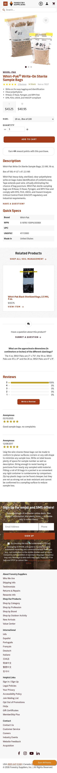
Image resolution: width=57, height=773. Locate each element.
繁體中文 (7, 667)
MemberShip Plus (11, 714)
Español (6, 638)
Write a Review (28, 402)
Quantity (8, 125)
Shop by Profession (12, 607)
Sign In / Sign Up (11, 681)
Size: (6, 119)
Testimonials (9, 586)
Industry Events (10, 737)
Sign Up (29, 536)
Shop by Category (11, 603)
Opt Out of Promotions (14, 702)
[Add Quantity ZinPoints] (27, 129)
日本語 (6, 659)
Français (7, 646)
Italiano (6, 654)
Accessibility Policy (12, 694)
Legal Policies (9, 685)
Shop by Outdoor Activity (15, 615)
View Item (14, 307)
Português (8, 642)
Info (5, 634)
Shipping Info (9, 582)
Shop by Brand (10, 611)
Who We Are (9, 578)
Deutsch (7, 650)
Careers (7, 733)
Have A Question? (14, 204)
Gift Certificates (10, 710)
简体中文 (7, 663)
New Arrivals (9, 619)
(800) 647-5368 (15, 764)
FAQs (5, 706)
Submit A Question (26, 337)
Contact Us (8, 725)
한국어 (6, 671)
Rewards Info (9, 594)
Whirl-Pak (9, 72)
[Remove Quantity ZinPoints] (5, 129)
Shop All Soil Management (27, 259)
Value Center (9, 623)
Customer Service (11, 729)
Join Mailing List (11, 698)
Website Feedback (12, 741)
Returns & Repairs (11, 590)
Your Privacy (9, 690)
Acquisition (8, 745)
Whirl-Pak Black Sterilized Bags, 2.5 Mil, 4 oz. (28, 298)
